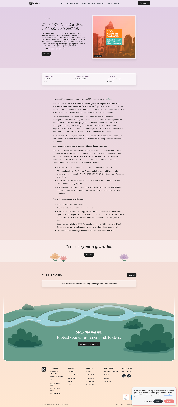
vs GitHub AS (90, 375)
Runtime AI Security (56, 377)
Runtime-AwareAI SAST (55, 389)
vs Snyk (88, 371)
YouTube (108, 99)
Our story (71, 371)
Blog (69, 385)
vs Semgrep (90, 385)
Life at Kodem (72, 378)
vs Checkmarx (90, 378)
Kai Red (106, 375)
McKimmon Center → (114, 79)
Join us (70, 381)
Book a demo (126, 371)
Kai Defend (107, 381)
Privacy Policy (120, 404)
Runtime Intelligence (111, 371)
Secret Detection (55, 393)
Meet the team (73, 375)
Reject (158, 401)
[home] (34, 3)
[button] (64, 3)
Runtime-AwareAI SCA (55, 384)
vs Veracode (90, 381)
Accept (169, 401)
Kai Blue (106, 378)
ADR (51, 380)
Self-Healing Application (54, 372)
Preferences (148, 401)
